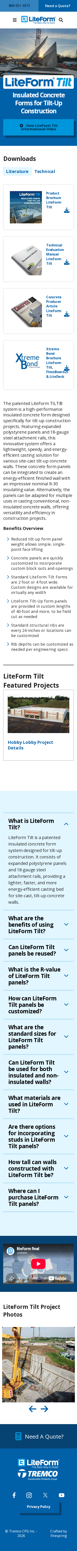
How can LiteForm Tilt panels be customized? (32, 1004)
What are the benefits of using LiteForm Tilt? (30, 924)
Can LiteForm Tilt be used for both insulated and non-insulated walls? (33, 1072)
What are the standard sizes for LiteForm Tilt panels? (32, 1037)
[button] (15, 20)
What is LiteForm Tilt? (31, 824)
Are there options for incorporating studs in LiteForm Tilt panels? (31, 1136)
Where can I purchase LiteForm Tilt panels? (33, 1197)
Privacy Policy (38, 1506)
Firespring (58, 1535)
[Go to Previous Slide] (32, 1409)
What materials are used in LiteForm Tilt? (34, 1104)
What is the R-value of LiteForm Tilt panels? (34, 976)
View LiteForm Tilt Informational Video (39, 127)
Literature (17, 171)
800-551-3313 (19, 5)
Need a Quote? (57, 5)
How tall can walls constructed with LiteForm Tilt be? (32, 1168)
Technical (44, 171)
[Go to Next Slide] (44, 1409)
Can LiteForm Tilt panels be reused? (32, 950)
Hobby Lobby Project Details (30, 745)
